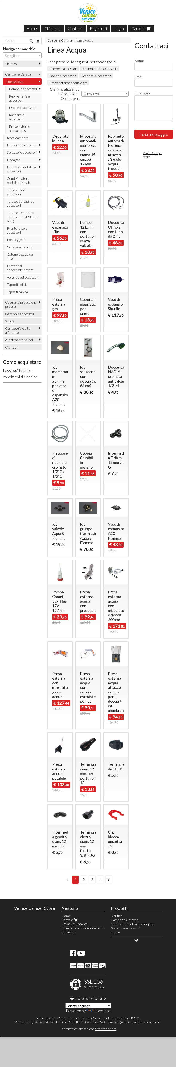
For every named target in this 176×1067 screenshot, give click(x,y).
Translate (102, 1010)
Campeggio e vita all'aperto (17, 330)
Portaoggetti (16, 239)
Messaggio (142, 93)
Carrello (138, 28)
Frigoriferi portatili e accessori (21, 169)
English (84, 998)
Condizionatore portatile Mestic (18, 180)
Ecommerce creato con (88, 1029)
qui (15, 370)
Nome (139, 60)
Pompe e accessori (63, 69)
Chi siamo (52, 28)
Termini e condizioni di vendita (82, 928)
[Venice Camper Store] (88, 13)
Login (119, 28)
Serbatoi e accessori (22, 152)
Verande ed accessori (22, 277)
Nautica (11, 64)
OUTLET (11, 347)
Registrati (98, 28)
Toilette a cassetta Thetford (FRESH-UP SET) (22, 217)
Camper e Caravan (60, 40)
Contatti (75, 28)
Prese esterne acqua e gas (68, 83)
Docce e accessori (62, 76)
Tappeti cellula (17, 284)
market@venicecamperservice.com (135, 1022)
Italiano (99, 998)
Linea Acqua (85, 40)
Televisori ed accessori (16, 192)
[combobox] (105, 94)
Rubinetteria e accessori (99, 69)
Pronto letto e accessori (17, 230)
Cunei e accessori (19, 247)
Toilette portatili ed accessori (21, 203)
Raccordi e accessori (96, 76)
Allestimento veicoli (19, 340)
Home (32, 28)
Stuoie (10, 321)
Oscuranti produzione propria (21, 304)
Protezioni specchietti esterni (20, 268)
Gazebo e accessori (19, 314)
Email (138, 77)
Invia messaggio (153, 134)
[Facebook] (73, 954)
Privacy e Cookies (74, 924)
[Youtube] (81, 954)
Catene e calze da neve (20, 256)
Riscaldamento (18, 138)
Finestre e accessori (21, 145)
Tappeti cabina (17, 292)
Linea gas (13, 160)
